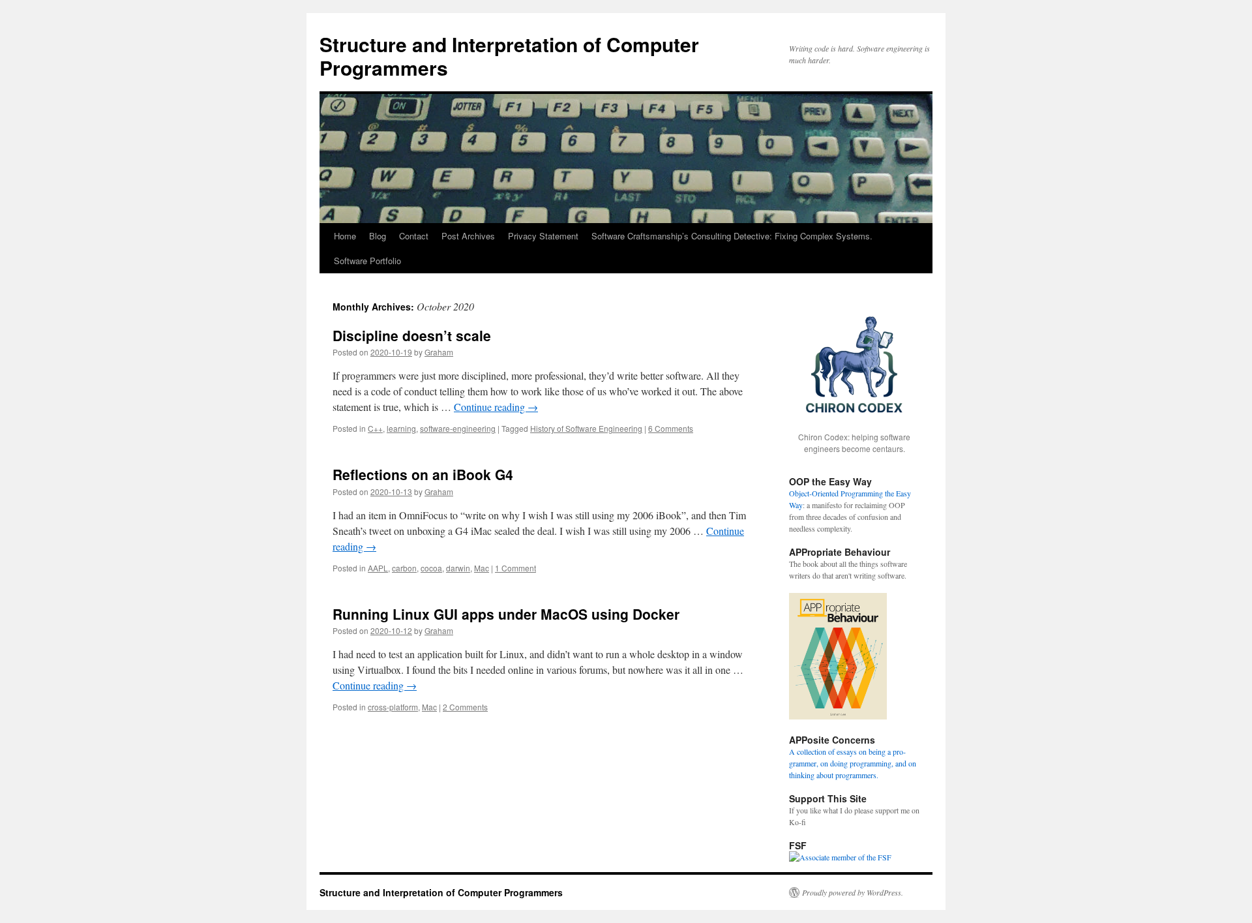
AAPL (378, 567)
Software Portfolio (367, 260)
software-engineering (458, 428)
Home (345, 236)
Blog (377, 236)
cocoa (431, 567)
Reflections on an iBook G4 (423, 474)
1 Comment (515, 567)
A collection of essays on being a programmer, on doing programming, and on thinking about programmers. (852, 763)
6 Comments (670, 428)
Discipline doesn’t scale (412, 335)
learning (401, 428)
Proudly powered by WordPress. (852, 892)
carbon (404, 567)
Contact (413, 236)
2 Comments (465, 706)
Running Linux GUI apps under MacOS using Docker (506, 614)
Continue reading (496, 407)
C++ (375, 428)
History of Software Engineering (586, 428)
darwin (458, 567)
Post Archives (468, 236)
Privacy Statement (543, 236)
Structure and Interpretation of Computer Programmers (509, 56)
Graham (439, 351)
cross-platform (393, 706)
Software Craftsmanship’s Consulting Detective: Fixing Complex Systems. (731, 236)
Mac (481, 567)
